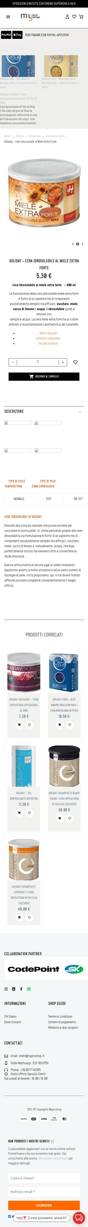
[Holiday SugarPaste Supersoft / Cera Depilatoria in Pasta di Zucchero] (23, 859)
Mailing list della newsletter (31, 1216)
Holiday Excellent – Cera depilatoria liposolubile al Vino (23, 705)
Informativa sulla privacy (52, 1158)
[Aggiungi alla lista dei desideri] (75, 362)
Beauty (20, 136)
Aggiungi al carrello (44, 376)
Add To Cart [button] (19, 724)
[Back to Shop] (78, 244)
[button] (79, 1218)
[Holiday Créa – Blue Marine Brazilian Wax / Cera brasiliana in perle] (64, 672)
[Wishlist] (74, 16)
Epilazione (35, 136)
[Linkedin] (13, 989)
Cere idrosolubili (55, 136)
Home (7, 136)
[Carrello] (81, 16)
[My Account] (67, 16)
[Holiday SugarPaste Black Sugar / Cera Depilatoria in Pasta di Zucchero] (64, 766)
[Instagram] (6, 989)
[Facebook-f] (21, 989)
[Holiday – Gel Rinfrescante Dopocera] (23, 766)
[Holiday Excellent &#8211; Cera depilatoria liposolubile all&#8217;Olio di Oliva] (21, 109)
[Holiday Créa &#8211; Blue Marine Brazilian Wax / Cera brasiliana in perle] (19, 66)
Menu (8, 17)
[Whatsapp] (28, 989)
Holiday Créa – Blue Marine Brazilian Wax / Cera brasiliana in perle (18, 83)
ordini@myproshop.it (31, 1056)
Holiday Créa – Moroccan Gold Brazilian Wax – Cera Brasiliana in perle (60, 83)
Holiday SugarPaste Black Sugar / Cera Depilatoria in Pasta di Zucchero (64, 798)
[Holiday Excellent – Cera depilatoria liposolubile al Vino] (23, 672)
